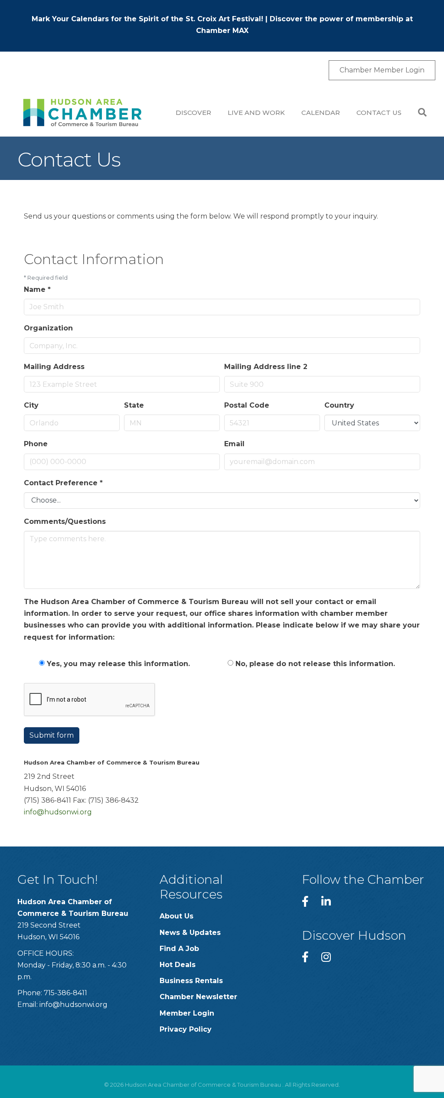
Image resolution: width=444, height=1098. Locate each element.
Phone (36, 444)
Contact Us (379, 112)
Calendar (320, 112)
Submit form (51, 735)
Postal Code (246, 405)
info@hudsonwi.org (58, 812)
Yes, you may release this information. (118, 664)
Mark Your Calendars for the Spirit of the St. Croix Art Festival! (147, 19)
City (31, 405)
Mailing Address (54, 367)
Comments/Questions (65, 521)
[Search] (418, 112)
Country (339, 405)
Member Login (187, 1013)
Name (37, 289)
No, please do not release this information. (315, 664)
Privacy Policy (186, 1029)
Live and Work (256, 112)
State (134, 405)
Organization (48, 328)
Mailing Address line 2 (265, 367)
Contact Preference (63, 483)
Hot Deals (178, 965)
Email (234, 444)
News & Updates (190, 932)
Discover (193, 112)
